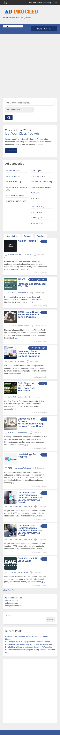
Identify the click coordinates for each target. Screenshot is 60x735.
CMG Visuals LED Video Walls (28, 559)
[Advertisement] (30, 66)
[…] (28, 269)
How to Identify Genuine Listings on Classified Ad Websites (28, 647)
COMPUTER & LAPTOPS (16, 187)
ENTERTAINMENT (13, 201)
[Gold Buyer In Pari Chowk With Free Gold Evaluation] (10, 394)
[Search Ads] (9, 117)
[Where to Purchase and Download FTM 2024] (10, 289)
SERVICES (35, 212)
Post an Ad (44, 28)
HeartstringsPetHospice (22, 468)
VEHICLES (35, 223)
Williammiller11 (23, 293)
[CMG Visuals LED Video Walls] (10, 569)
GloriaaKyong (22, 432)
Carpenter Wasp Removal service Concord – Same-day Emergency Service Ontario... (30, 497)
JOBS (33, 193)
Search (8, 616)
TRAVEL (34, 218)
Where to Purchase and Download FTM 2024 (32, 283)
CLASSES (10, 176)
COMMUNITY (11, 182)
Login (53, 2)
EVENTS (34, 171)
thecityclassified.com (13, 606)
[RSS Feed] (5, 2)
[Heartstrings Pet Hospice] (10, 465)
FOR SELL (35, 176)
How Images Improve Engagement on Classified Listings (27, 642)
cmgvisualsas (23, 572)
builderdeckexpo (24, 326)
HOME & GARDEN (38, 187)
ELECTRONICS (12, 196)
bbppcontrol (28, 506)
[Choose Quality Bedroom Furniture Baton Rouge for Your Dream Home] (10, 429)
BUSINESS (10, 171)
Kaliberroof (27, 254)
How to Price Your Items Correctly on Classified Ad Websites (29, 644)
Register (46, 2)
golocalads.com (11, 603)
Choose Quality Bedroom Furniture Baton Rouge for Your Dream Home (31, 422)
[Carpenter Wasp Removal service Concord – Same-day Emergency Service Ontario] (10, 503)
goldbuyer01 (22, 397)
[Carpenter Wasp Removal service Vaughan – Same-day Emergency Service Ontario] (10, 536)
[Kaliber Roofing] (10, 251)
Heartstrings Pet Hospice (27, 455)
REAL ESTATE (37, 207)
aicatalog (21, 361)
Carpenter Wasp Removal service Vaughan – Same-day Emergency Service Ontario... (30, 530)
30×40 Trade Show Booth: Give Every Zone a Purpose (28, 314)
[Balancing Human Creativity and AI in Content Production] (10, 358)
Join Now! (11, 151)
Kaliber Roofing (27, 240)
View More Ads (9, 590)
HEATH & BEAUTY (38, 182)
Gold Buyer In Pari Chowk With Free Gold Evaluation (26, 387)
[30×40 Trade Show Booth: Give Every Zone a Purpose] (10, 323)
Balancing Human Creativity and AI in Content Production (29, 353)
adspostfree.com (11, 600)
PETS (33, 198)
